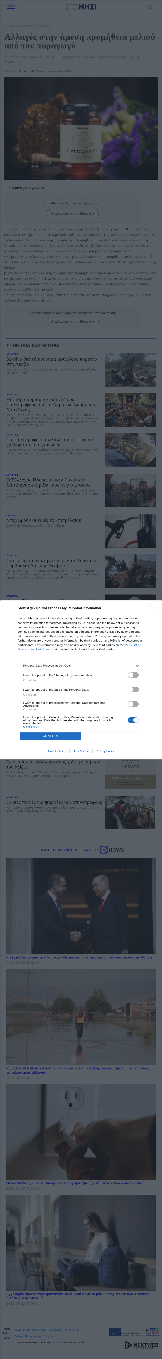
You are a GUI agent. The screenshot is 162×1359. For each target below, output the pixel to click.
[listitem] (81, 665)
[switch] (133, 675)
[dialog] (81, 679)
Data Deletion (57, 751)
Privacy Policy (105, 751)
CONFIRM (50, 735)
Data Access (81, 751)
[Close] (154, 608)
